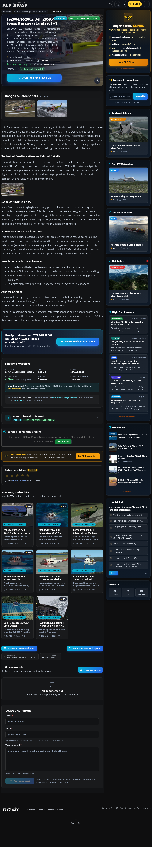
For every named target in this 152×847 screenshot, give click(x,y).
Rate (29, 57)
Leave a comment (92, 669)
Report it (19, 400)
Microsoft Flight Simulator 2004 (31, 11)
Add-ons (7, 11)
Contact (31, 809)
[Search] (110, 4)
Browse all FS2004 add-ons (21, 648)
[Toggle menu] (147, 4)
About (42, 809)
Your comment (13, 745)
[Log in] (123, 4)
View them (63, 441)
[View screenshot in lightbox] (97, 80)
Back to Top (76, 823)
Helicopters (57, 11)
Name (9, 716)
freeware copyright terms (64, 397)
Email (8, 729)
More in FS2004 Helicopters (86, 648)
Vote (113, 573)
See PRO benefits (86, 456)
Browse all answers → (128, 416)
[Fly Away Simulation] (15, 4)
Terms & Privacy (55, 809)
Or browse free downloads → (128, 69)
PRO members (14, 389)
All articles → (128, 491)
